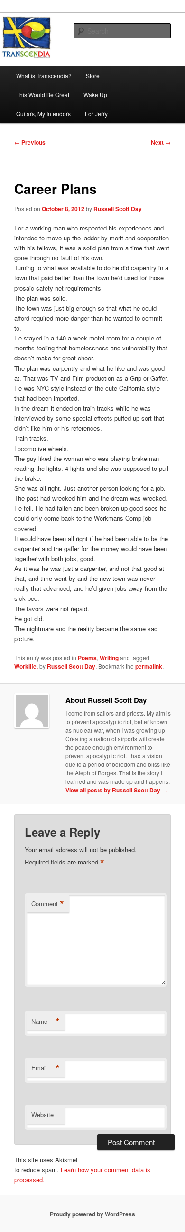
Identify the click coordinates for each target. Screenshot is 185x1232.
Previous (30, 142)
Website (42, 1114)
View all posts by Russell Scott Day (116, 790)
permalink (148, 666)
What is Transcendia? (44, 76)
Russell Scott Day (117, 208)
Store (93, 76)
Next (161, 142)
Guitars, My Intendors (43, 114)
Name (45, 1021)
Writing (109, 657)
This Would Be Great (42, 95)
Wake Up (95, 95)
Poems (87, 657)
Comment (47, 903)
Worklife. (26, 666)
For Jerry (96, 114)
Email (45, 1068)
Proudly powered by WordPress (92, 1214)
